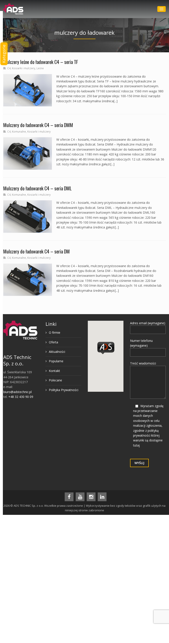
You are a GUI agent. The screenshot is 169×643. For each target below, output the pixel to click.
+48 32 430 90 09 (20, 397)
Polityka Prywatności (63, 390)
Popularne (56, 361)
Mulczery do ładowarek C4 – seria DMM (38, 124)
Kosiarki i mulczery (23, 68)
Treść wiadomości (143, 363)
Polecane (55, 380)
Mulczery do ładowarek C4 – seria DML (37, 188)
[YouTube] (80, 496)
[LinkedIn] (102, 496)
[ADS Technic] (13, 9)
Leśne (40, 68)
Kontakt (54, 371)
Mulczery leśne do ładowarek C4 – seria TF (40, 61)
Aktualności (57, 352)
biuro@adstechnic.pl (17, 392)
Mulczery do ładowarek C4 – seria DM (36, 251)
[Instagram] (91, 496)
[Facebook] (69, 496)
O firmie (54, 332)
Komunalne (19, 131)
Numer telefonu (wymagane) (141, 343)
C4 (9, 68)
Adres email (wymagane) (147, 323)
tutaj (136, 445)
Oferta (53, 342)
